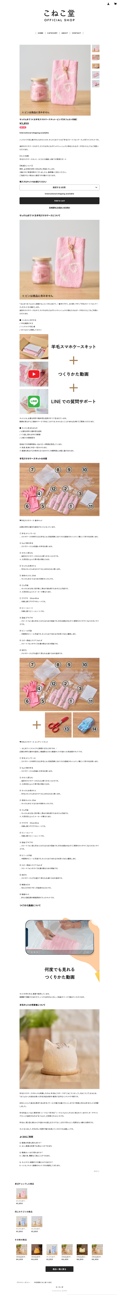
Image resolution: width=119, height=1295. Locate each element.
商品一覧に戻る (59, 1269)
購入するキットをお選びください (33, 182)
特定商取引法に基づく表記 (43, 1282)
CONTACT (76, 33)
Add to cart (59, 201)
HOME (40, 33)
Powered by (57, 1291)
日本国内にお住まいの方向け (59, 208)
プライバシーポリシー (23, 1282)
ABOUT (64, 33)
